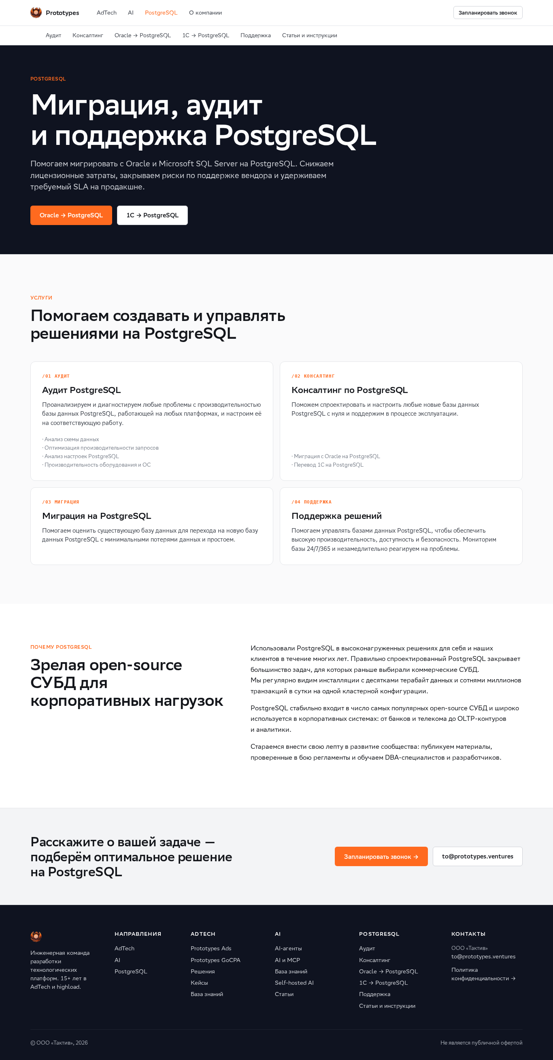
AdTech (107, 12)
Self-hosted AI (294, 982)
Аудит (53, 35)
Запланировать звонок (488, 13)
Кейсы (199, 982)
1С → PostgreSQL (205, 35)
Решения (203, 971)
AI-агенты (288, 948)
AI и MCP (287, 960)
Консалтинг (87, 35)
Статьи (284, 994)
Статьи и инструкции (309, 35)
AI (131, 12)
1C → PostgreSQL (152, 215)
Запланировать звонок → (381, 856)
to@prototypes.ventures (477, 856)
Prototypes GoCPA (215, 960)
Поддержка (255, 35)
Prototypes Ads (211, 948)
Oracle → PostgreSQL (143, 35)
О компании (205, 12)
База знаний (207, 994)
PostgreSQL (161, 12)
